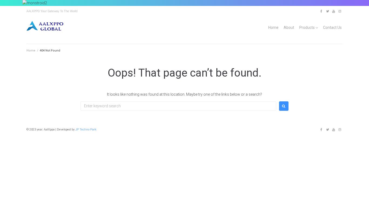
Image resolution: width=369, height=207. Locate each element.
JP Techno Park (85, 129)
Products (307, 27)
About (289, 27)
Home (273, 27)
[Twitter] (327, 11)
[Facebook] (321, 11)
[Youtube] (333, 11)
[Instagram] (340, 11)
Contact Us (332, 27)
